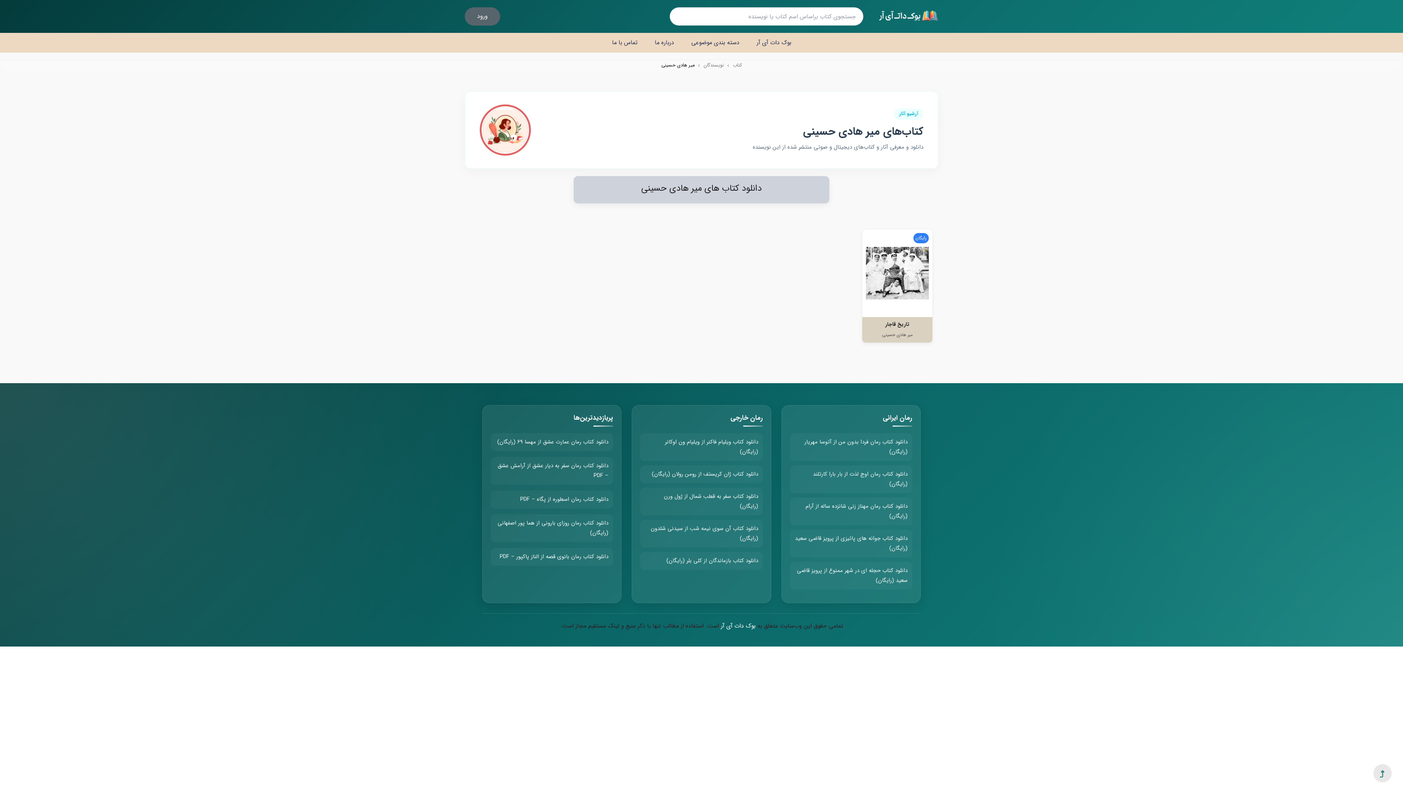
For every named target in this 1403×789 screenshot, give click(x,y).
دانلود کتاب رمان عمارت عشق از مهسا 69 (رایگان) (552, 442)
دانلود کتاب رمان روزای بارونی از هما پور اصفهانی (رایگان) (553, 528)
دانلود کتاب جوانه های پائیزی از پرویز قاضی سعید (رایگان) (851, 543)
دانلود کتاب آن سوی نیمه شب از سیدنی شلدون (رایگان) (704, 533)
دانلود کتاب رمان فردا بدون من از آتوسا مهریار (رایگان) (856, 447)
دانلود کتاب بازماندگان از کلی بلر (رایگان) (712, 560)
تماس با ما (625, 42)
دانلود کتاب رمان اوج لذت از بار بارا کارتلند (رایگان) (860, 479)
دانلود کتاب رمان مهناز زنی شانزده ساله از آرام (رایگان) (857, 511)
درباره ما (664, 42)
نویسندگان (714, 65)
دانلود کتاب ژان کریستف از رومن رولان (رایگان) (705, 474)
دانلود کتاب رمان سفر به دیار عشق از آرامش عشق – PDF (553, 470)
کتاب (737, 65)
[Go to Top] (1382, 774)
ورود (482, 16)
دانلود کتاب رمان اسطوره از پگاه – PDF (564, 499)
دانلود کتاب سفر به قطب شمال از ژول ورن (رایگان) (711, 501)
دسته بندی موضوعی (715, 42)
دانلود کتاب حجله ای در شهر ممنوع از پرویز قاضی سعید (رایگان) (852, 575)
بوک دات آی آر (774, 42)
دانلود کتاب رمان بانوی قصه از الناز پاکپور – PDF (554, 556)
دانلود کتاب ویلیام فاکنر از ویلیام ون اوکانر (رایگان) (711, 447)
